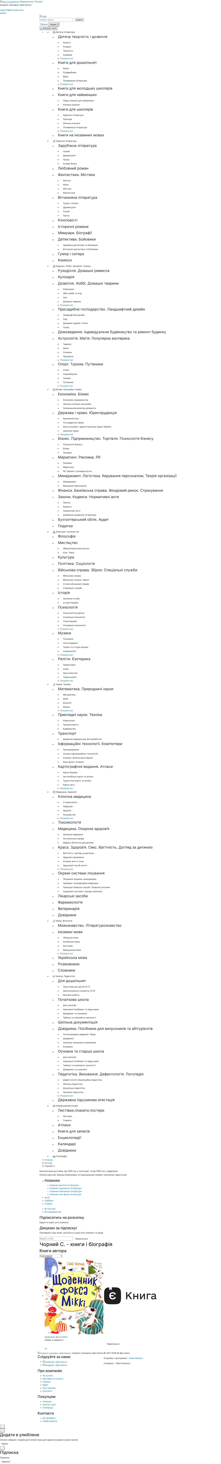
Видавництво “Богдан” (31, 1)
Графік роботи (50, 1421)
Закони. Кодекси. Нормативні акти (88, 497)
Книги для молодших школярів (85, 88)
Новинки (47, 1401)
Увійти (3, 13)
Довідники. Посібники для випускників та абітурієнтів (105, 1028)
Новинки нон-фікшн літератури (65, 1194)
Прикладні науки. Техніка (80, 714)
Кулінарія (66, 277)
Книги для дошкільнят (77, 62)
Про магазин (49, 1388)
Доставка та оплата (53, 1378)
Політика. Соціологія (76, 563)
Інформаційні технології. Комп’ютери (90, 744)
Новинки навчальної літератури (66, 1191)
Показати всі (66, 58)
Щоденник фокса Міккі (56, 1337)
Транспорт (67, 733)
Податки (65, 526)
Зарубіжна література (77, 145)
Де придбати (49, 1418)
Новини (48, 1203)
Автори (48, 1163)
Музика (64, 633)
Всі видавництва (53, 1212)
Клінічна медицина (74, 796)
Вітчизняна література (77, 197)
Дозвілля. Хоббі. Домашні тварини (88, 283)
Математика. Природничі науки (85, 689)
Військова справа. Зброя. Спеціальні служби (97, 570)
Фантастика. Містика (76, 174)
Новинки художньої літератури (65, 1188)
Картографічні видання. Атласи (85, 766)
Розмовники (68, 964)
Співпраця (48, 1407)
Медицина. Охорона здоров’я (83, 829)
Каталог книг (49, 28)
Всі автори (50, 1208)
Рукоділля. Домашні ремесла (83, 270)
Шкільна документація (78, 1022)
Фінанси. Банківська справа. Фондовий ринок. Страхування (110, 490)
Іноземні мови (70, 932)
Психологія (68, 607)
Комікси (65, 260)
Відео (45, 1385)
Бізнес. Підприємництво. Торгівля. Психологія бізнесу (105, 438)
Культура (66, 557)
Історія (64, 592)
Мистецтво (68, 542)
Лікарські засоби (73, 896)
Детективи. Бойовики (77, 239)
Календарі (67, 1144)
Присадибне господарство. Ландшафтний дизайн (101, 309)
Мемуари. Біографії (75, 233)
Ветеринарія (69, 908)
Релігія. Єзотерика (74, 659)
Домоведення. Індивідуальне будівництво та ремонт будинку (112, 332)
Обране (44, 24)
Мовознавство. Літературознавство (89, 925)
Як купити (48, 1375)
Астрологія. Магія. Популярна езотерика (94, 338)
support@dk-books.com (12, 10)
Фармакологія (70, 902)
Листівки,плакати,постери (81, 1110)
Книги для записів (74, 1131)
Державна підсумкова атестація (86, 1100)
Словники (66, 970)
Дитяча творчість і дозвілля (82, 36)
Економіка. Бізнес (73, 394)
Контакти (47, 1391)
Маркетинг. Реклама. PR (79, 457)
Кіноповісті (68, 220)
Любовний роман (73, 168)
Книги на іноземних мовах (81, 135)
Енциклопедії (69, 1137)
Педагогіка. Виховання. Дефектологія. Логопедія (100, 1074)
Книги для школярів (75, 109)
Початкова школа (73, 999)
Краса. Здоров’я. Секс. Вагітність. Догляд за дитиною (105, 847)
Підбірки (49, 1200)
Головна (49, 1160)
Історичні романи (73, 226)
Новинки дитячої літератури (64, 1185)
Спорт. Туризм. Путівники (80, 364)
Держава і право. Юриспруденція (87, 413)
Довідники (67, 915)
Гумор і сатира (71, 254)
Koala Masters (136, 1358)
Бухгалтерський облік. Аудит (83, 519)
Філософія (67, 536)
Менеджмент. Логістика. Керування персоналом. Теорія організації (117, 476)
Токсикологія (69, 822)
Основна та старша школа (81, 1051)
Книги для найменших (77, 95)
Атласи (64, 1125)
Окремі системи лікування (81, 873)
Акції (47, 1197)
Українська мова (72, 957)
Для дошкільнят (72, 981)
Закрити (6, 1461)
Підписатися (81, 1238)
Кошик (53, 24)
